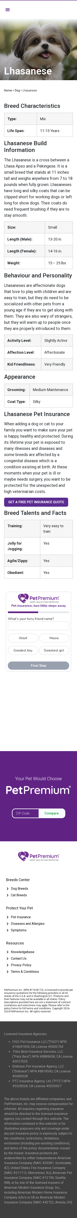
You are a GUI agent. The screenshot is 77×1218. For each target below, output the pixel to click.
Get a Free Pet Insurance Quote (36, 502)
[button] (7, 9)
